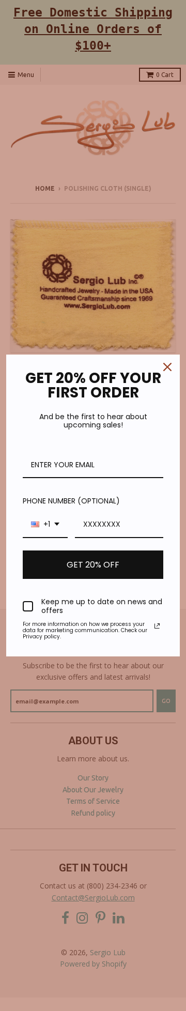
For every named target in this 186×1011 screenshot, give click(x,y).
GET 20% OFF (93, 565)
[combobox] (45, 525)
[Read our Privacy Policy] (157, 626)
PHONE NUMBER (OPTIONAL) (71, 501)
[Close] (167, 367)
